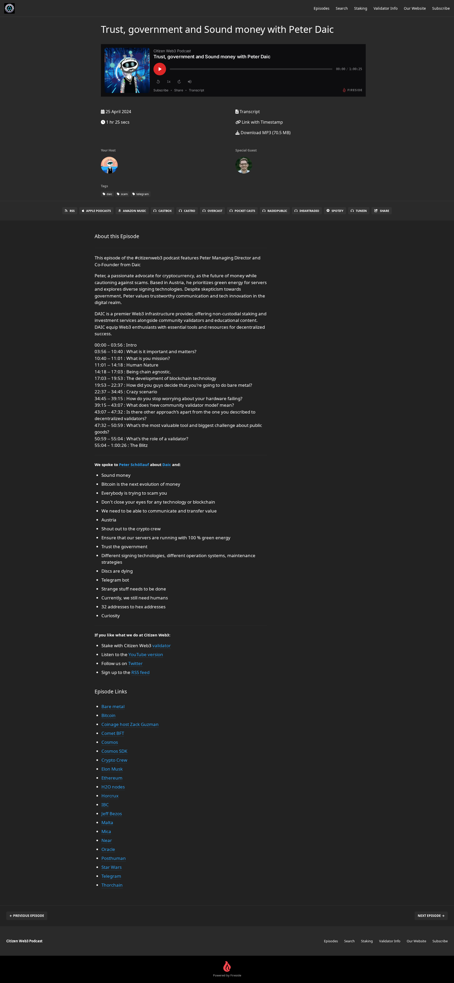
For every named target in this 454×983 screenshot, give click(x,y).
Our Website (415, 8)
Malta (107, 822)
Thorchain (112, 885)
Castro (189, 211)
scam (124, 194)
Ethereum (111, 778)
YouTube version (145, 654)
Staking (360, 8)
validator (161, 645)
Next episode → (431, 915)
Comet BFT (112, 733)
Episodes (321, 8)
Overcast (215, 211)
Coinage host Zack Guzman (130, 724)
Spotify (337, 211)
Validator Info (386, 8)
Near (106, 840)
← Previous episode (26, 915)
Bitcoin (108, 715)
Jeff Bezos (111, 814)
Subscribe (441, 8)
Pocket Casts (245, 211)
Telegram (111, 876)
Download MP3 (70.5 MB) (265, 132)
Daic (166, 464)
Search (342, 8)
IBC (105, 805)
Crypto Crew (114, 760)
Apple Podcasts (98, 211)
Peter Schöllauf (134, 464)
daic (109, 194)
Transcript (249, 111)
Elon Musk (112, 769)
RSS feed (140, 672)
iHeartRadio (309, 211)
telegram (142, 194)
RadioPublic (277, 211)
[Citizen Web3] (109, 166)
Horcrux (109, 796)
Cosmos (109, 742)
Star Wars (111, 867)
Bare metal (113, 706)
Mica (106, 831)
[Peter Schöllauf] (243, 166)
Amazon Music (134, 211)
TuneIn (361, 211)
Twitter (135, 663)
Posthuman (113, 858)
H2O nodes (113, 787)
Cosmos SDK (114, 751)
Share (384, 211)
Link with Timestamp (262, 122)
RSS (72, 211)
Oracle (108, 849)
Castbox (165, 211)
